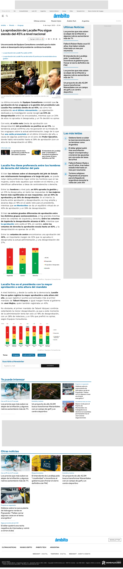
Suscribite (50, 365)
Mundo (11, 25)
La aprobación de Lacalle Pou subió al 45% (17, 53)
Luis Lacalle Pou (28, 355)
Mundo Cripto (56, 21)
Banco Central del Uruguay (95, 11)
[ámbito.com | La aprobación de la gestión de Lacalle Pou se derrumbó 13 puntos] (5, 152)
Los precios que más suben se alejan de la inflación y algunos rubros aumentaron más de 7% (76, 35)
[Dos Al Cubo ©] (111, 563)
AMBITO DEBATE (79, 554)
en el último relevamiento (25, 110)
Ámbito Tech (71, 21)
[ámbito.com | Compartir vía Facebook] (49, 39)
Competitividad (23, 11)
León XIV (34, 11)
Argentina (43, 11)
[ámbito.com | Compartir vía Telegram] (56, 39)
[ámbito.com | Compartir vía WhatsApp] (46, 39)
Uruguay (20, 25)
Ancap (64, 11)
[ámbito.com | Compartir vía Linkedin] (54, 39)
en (21, 205)
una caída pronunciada (15, 134)
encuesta (42, 355)
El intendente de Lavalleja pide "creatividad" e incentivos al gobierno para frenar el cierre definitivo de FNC (51, 154)
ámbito (3, 25)
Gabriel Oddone (54, 11)
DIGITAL (40, 554)
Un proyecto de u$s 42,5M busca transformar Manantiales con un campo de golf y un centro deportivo (76, 87)
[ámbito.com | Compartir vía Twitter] (51, 39)
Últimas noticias (39, 21)
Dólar (71, 11)
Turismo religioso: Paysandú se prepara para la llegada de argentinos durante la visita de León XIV (78, 178)
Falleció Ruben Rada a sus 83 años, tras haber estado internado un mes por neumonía (77, 47)
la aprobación (7, 224)
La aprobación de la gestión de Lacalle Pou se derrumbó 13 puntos (20, 152)
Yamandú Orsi (80, 11)
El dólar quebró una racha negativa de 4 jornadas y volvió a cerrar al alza (15, 528)
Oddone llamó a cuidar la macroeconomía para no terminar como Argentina (79, 141)
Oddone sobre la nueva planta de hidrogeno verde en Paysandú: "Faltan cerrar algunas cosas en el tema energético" (82, 392)
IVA (14, 11)
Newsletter (118, 20)
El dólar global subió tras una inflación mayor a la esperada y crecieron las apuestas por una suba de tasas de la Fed (79, 154)
